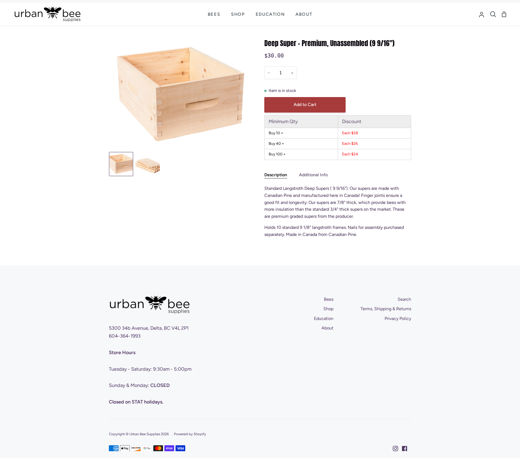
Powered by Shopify (190, 434)
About (327, 328)
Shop (328, 308)
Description (275, 174)
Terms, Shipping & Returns (385, 308)
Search (404, 299)
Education (323, 318)
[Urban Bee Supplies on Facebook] (404, 448)
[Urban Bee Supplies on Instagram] (395, 448)
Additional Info (313, 174)
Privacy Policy (398, 318)
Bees (328, 299)
